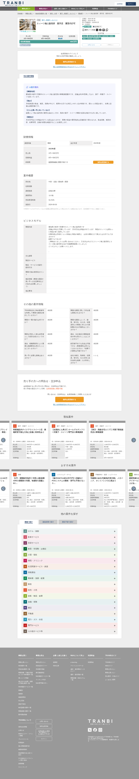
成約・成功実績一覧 (77, 674)
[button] (133, 440)
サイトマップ (22, 767)
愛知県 (80, 13)
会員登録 (120, 4)
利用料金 (91, 662)
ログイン (131, 4)
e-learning (74, 662)
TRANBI (20, 13)
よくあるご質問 (110, 679)
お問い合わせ (44, 721)
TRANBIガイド (110, 662)
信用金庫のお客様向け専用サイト (44, 732)
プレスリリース (23, 739)
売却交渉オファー (41, 665)
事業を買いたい (23, 662)
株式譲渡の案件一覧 (24, 707)
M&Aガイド (109, 665)
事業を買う (29, 13)
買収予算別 (22, 704)
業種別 (20, 690)
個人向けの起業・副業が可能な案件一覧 (25, 682)
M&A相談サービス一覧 (25, 687)
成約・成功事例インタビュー (78, 670)
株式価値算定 (40, 672)
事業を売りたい (41, 662)
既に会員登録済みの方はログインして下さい (69, 67)
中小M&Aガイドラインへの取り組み (25, 759)
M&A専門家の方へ (41, 683)
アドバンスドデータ (77, 665)
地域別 (20, 694)
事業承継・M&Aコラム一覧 (78, 679)
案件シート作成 (88, 30)
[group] (29, 440)
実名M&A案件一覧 (24, 669)
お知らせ (21, 730)
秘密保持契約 (22, 749)
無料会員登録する (69, 62)
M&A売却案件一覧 (41, 13)
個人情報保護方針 (24, 746)
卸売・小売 (53, 13)
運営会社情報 (22, 727)
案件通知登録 (22, 714)
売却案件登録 (40, 669)
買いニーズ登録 (23, 678)
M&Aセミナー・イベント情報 (25, 734)
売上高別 (21, 700)
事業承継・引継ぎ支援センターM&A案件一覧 (25, 673)
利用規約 (21, 742)
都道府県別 (22, 697)
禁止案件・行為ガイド (112, 676)
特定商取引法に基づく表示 (25, 754)
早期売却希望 (26, 45)
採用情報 (21, 763)
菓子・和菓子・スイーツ (68, 13)
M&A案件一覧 (22, 665)
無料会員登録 (44, 726)
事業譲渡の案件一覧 (24, 711)
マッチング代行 (41, 679)
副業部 (55, 662)
